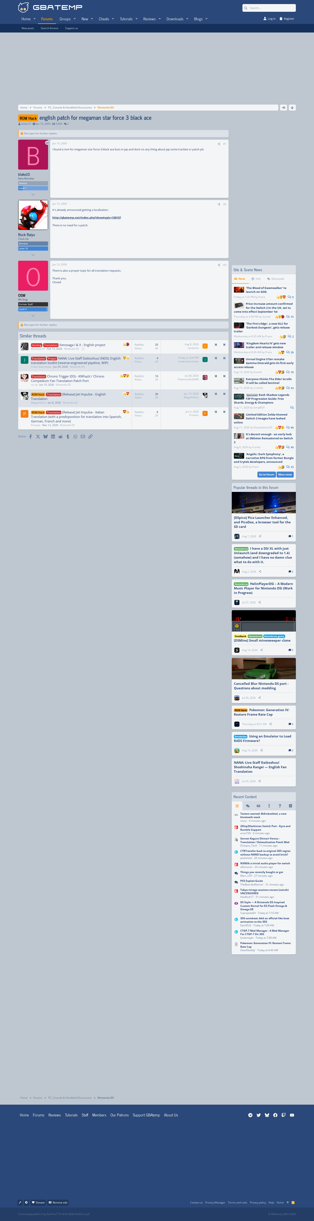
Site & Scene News (247, 269)
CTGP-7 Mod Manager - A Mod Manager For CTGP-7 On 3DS (264, 932)
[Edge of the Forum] (269, 805)
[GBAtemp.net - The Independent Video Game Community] (50, 8)
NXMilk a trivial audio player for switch (265, 863)
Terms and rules (237, 1202)
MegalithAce (38, 402)
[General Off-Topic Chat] (236, 874)
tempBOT (259, 407)
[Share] (219, 144)
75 (292, 317)
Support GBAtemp (146, 1114)
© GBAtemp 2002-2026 (282, 1214)
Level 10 (23, 248)
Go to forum (266, 474)
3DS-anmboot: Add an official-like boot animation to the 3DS (264, 920)
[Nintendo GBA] (236, 908)
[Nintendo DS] (236, 947)
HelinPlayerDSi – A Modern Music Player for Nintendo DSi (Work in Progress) (263, 588)
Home (24, 1114)
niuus (243, 821)
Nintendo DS (71, 349)
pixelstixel (246, 858)
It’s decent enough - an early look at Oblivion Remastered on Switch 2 (263, 438)
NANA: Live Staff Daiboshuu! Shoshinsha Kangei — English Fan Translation (260, 767)
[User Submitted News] (258, 805)
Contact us (196, 1202)
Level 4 (22, 309)
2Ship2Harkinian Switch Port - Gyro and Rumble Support (265, 828)
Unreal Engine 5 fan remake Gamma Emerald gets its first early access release (263, 363)
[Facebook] (161, 1214)
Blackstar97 (38, 349)
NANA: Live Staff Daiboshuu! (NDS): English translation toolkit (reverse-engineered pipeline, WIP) (76, 360)
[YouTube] (198, 1214)
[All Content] (237, 805)
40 (292, 447)
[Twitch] (179, 1214)
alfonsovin (246, 867)
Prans (261, 297)
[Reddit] (170, 1214)
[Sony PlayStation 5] (236, 883)
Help (271, 1202)
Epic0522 (245, 925)
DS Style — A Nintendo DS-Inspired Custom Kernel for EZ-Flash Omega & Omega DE (263, 905)
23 (292, 467)
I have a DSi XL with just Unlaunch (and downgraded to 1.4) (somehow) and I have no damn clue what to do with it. (263, 555)
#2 (224, 204)
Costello (258, 388)
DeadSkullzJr (247, 950)
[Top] (287, 1203)
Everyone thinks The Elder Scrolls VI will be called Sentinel (269, 381)
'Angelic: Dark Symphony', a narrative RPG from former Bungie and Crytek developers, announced (264, 458)
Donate (40, 1202)
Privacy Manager (215, 1202)
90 (292, 427)
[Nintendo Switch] (236, 830)
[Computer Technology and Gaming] (236, 842)
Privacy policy (258, 1202)
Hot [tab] (258, 279)
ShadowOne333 (263, 427)
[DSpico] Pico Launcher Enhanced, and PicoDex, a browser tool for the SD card (262, 522)
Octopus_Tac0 (248, 845)
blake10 (26, 124)
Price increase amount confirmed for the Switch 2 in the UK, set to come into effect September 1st (263, 307)
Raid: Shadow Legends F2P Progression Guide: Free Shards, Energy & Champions (261, 398)
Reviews (54, 1114)
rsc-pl (34, 384)
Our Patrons (119, 1114)
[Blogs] (290, 805)
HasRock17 (247, 897)
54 (292, 388)
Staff (85, 1114)
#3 (224, 265)
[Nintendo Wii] (236, 818)
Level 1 (22, 188)
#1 (224, 144)
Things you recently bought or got (261, 872)
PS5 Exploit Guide (251, 881)
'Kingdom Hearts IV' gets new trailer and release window (266, 345)
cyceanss (193, 348)
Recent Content (245, 796)
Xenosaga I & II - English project (82, 345)
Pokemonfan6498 (188, 379)
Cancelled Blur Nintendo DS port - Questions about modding (261, 685)
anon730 (245, 833)
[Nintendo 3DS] (236, 855)
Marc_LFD (246, 876)
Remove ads (60, 1202)
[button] (34, 18)
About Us (171, 1114)
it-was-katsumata (41, 367)
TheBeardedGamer (251, 884)
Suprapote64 (248, 913)
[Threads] (247, 805)
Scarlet (266, 316)
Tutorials (71, 1114)
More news (285, 474)
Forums (38, 1114)
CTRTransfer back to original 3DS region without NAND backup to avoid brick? (265, 852)
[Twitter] (189, 1214)
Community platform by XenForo (54, 1214)
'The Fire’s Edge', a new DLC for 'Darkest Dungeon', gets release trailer (262, 327)
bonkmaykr (247, 938)
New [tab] (242, 279)
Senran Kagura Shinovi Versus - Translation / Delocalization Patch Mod (264, 840)
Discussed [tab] (277, 279)
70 (292, 372)
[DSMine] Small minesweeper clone (262, 640)
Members (99, 1114)
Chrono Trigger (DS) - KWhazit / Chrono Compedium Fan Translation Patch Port (67, 378)
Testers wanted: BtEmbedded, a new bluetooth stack (263, 815)
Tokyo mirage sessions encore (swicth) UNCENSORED (264, 891)
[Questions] (279, 805)
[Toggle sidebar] (283, 108)
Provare (35, 425)
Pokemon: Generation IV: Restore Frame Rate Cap (261, 712)
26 (292, 352)
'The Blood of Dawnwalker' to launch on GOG (266, 290)
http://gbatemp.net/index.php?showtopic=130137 (86, 217)
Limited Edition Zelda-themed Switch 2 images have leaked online (260, 418)
